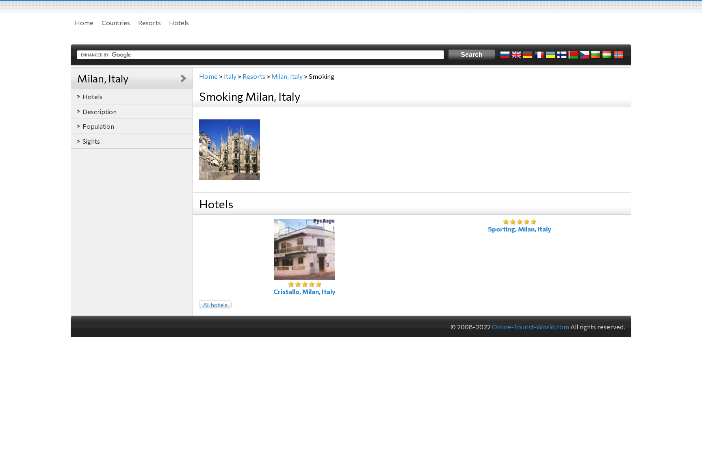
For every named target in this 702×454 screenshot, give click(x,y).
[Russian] (505, 55)
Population (98, 126)
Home (84, 22)
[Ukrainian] (550, 55)
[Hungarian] (607, 55)
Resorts (149, 22)
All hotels (215, 304)
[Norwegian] (619, 55)
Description (99, 111)
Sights (91, 141)
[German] (528, 55)
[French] (539, 55)
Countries (116, 22)
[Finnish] (562, 55)
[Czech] (584, 55)
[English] (516, 55)
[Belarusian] (573, 55)
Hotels (179, 22)
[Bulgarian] (596, 55)
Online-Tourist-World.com (530, 327)
